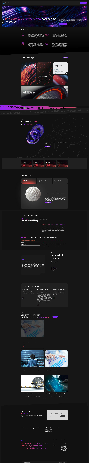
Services (54, 444)
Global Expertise (32, 33)
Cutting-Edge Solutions (57, 33)
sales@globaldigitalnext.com (25, 428)
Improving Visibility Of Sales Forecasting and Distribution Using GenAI (64, 444)
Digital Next (25, 462)
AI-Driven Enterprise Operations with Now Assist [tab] (28, 240)
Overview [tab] (22, 242)
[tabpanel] (54, 228)
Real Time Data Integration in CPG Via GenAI (64, 441)
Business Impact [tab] (23, 244)
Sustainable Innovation (57, 42)
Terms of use (60, 462)
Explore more (65, 57)
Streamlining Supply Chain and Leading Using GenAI (64, 447)
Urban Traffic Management (31, 339)
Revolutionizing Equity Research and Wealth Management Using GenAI (64, 449)
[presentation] (3, 20)
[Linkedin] (33, 428)
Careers (54, 443)
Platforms (54, 445)
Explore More (62, 22)
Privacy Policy (63, 462)
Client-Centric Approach (33, 42)
